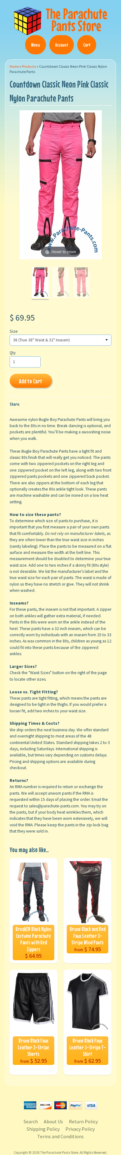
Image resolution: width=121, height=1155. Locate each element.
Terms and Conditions (60, 1136)
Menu (35, 45)
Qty (13, 352)
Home (14, 66)
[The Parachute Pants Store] (60, 31)
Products (29, 66)
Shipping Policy (43, 1129)
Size (14, 331)
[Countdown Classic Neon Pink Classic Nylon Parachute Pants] (40, 283)
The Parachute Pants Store (59, 1152)
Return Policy (83, 1121)
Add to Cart (30, 381)
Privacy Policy (80, 1129)
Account (61, 45)
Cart (86, 45)
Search (31, 1121)
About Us (53, 1121)
